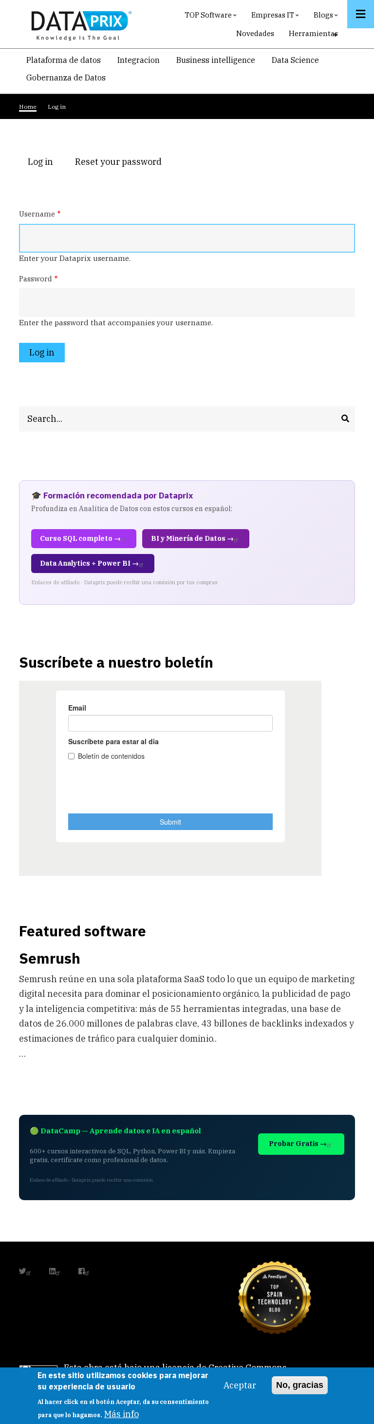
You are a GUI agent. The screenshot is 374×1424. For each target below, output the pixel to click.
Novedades (255, 33)
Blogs (327, 17)
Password (35, 278)
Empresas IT (276, 17)
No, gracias (299, 1385)
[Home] (79, 24)
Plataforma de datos (63, 60)
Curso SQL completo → (80, 538)
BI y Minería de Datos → (192, 538)
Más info (121, 1414)
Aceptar (240, 1385)
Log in (45, 163)
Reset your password (118, 161)
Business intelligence (215, 60)
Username (37, 213)
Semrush (49, 958)
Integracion (138, 60)
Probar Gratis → (298, 1143)
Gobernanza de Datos (66, 77)
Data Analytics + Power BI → (89, 563)
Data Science (295, 60)
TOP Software (212, 17)
